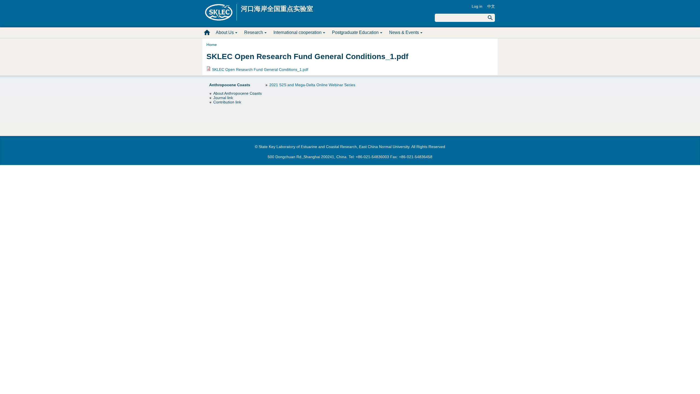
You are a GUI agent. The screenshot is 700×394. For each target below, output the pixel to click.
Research (253, 32)
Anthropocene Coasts (229, 85)
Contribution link (227, 102)
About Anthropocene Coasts (237, 93)
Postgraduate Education (355, 32)
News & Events (404, 32)
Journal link (223, 97)
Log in (477, 6)
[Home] (221, 12)
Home (211, 44)
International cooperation (297, 32)
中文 (491, 6)
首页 (207, 32)
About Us (225, 32)
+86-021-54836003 (372, 157)
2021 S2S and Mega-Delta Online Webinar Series (312, 85)
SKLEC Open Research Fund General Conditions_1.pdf (260, 69)
